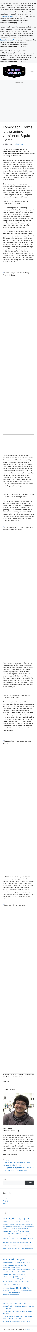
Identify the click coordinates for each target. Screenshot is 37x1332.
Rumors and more (7, 1242)
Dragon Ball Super (16, 1228)
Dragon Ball (8, 1228)
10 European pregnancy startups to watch (17, 1321)
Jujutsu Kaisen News (27, 1233)
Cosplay (5, 1201)
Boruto (21, 1222)
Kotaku (4, 1236)
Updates (9, 1248)
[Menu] (32, 71)
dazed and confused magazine (13, 1226)
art (8, 1222)
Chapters (11, 1224)
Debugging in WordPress (8, 16)
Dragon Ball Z (24, 1228)
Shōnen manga (16, 1242)
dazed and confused (15, 1267)
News (14, 1239)
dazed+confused (24, 1224)
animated (8, 1218)
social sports (23, 1287)
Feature (21, 1231)
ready (30, 1238)
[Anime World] (14, 71)
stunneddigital (23, 1245)
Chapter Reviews (8, 1265)
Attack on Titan (14, 1222)
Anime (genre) (19, 1219)
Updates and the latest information (11, 1294)
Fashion (15, 1231)
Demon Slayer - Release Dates (25, 1269)
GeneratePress (28, 1329)
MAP (16, 1236)
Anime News (8, 1262)
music (19, 1236)
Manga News (10, 1236)
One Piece (21, 1239)
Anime (5, 1198)
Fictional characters (7, 1277)
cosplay (17, 1224)
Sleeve (22, 1242)
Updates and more (18, 1248)
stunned (18, 1245)
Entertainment (7, 1231)
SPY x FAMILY (13, 1245)
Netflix (10, 1239)
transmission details (26, 1290)
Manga (7, 1160)
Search (5, 1179)
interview (18, 1233)
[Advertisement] (18, 103)
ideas (15, 1233)
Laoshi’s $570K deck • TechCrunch (15, 1303)
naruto (5, 1239)
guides (10, 1233)
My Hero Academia (26, 1236)
